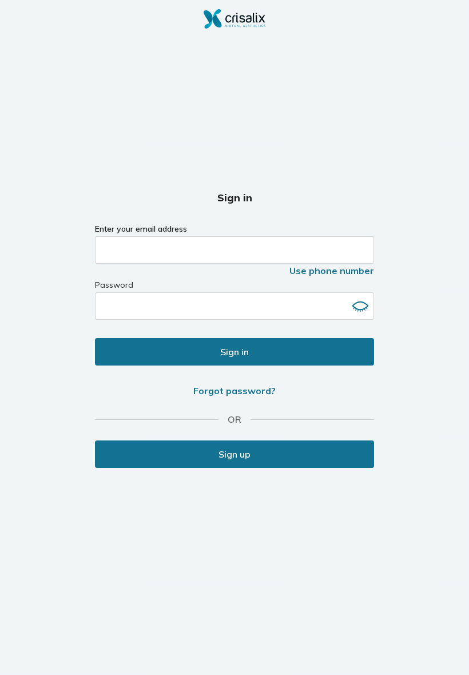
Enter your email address (141, 229)
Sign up (234, 454)
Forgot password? (234, 390)
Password (114, 285)
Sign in (234, 352)
